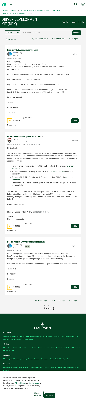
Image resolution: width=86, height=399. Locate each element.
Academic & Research (10, 336)
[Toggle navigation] (13, 5)
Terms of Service (56, 348)
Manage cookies (37, 394)
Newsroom (44, 359)
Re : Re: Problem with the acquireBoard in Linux (26, 242)
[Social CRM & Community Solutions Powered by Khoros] (49, 308)
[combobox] (45, 32)
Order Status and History (28, 348)
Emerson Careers (33, 359)
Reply (74, 120)
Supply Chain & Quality (57, 359)
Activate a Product (50, 367)
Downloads (6, 367)
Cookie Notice (34, 383)
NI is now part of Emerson (11, 359)
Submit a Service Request (66, 367)
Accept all (49, 395)
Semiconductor (16, 339)
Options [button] (74, 54)
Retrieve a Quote (43, 348)
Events (69, 359)
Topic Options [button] (11, 39)
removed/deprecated (56, 171)
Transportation (28, 339)
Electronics (48, 336)
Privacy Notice (20, 383)
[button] (9, 120)
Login (74, 22)
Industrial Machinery (67, 336)
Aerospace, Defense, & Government (31, 336)
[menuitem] (76, 4)
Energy (56, 336)
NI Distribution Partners (10, 348)
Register (65, 22)
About (24, 359)
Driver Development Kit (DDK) (14, 13)
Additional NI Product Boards (48, 10)
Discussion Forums (27, 10)
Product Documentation (20, 367)
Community (13, 10)
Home (5, 10)
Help (82, 22)
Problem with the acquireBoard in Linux (22, 50)
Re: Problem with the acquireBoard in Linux (24, 136)
